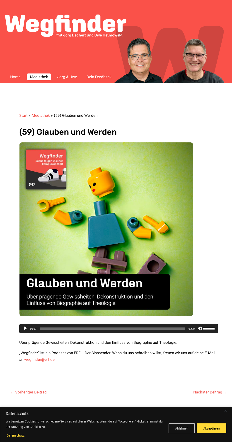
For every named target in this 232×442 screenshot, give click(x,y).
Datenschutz (15, 435)
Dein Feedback (99, 77)
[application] (118, 328)
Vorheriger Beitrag (28, 392)
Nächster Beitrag (210, 392)
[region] (116, 424)
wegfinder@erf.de (39, 359)
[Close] (227, 410)
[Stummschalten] (200, 328)
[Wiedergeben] (25, 328)
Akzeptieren (211, 428)
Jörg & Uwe (67, 77)
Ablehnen (181, 428)
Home (15, 77)
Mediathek (39, 77)
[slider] (209, 328)
